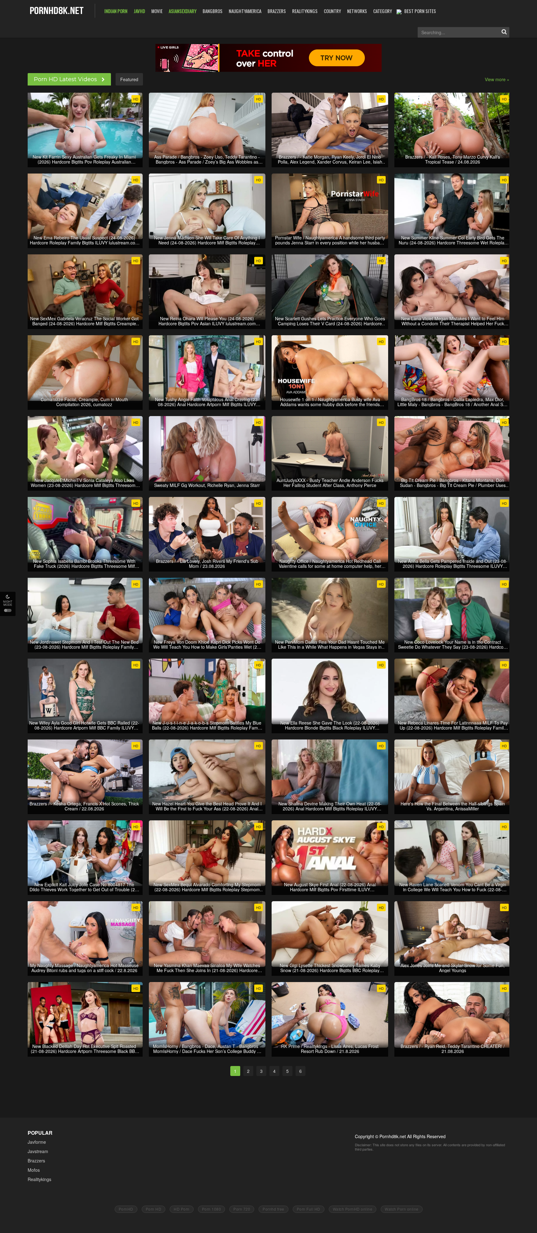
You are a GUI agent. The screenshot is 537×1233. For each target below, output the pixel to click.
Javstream (38, 1151)
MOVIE (157, 10)
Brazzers (36, 1160)
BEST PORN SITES (420, 10)
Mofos (34, 1170)
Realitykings (39, 1179)
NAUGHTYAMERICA (245, 10)
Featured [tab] (129, 79)
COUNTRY (332, 10)
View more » (497, 79)
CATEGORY (382, 10)
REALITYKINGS (305, 10)
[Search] (504, 32)
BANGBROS (213, 10)
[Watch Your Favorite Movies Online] (57, 10)
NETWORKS (357, 10)
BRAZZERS (277, 10)
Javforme (37, 1142)
